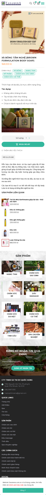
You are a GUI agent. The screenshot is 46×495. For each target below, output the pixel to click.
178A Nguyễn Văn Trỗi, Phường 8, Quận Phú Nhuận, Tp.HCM (17, 385)
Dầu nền (13, 230)
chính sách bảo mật (16, 485)
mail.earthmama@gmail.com (15, 393)
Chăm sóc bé (7, 428)
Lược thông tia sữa (17, 240)
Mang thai (31, 71)
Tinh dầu (5, 441)
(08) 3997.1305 (10, 390)
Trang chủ (6, 402)
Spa (3, 408)
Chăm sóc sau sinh (25, 74)
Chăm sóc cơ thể (12, 77)
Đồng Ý (23, 490)
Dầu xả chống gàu (17, 210)
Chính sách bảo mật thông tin (14, 471)
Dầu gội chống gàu (17, 220)
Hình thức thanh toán (10, 468)
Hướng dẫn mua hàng (10, 454)
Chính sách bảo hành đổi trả (13, 458)
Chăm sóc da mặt (9, 435)
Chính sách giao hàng (10, 464)
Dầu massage (7, 438)
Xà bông (18, 71)
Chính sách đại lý (8, 461)
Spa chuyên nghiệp (9, 445)
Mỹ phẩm (8, 74)
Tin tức (4, 412)
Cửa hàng (5, 415)
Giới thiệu (5, 405)
